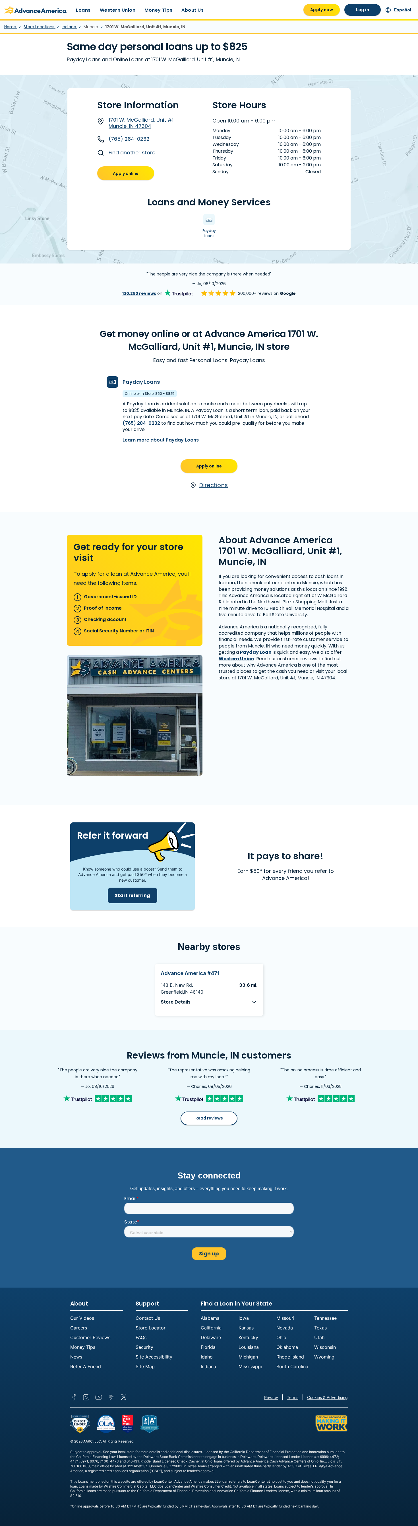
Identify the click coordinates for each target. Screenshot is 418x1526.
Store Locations (39, 27)
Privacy (271, 1397)
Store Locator (150, 1328)
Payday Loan (256, 652)
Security (144, 1347)
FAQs (141, 1337)
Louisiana (249, 1347)
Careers (78, 1328)
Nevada (284, 1328)
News (76, 1357)
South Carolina (292, 1366)
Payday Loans (141, 381)
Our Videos (82, 1318)
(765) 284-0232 (129, 138)
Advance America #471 (190, 973)
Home (10, 27)
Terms (292, 1397)
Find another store (132, 152)
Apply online (125, 173)
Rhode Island (290, 1357)
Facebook (73, 1397)
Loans (83, 10)
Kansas (246, 1328)
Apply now (321, 10)
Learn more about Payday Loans (161, 440)
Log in (362, 10)
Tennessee (325, 1318)
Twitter (123, 1397)
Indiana (69, 27)
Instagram (86, 1397)
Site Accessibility (154, 1357)
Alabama (210, 1318)
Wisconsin (325, 1347)
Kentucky (248, 1337)
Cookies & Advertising (327, 1397)
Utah (319, 1337)
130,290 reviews (139, 293)
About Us (192, 10)
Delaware (211, 1337)
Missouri (285, 1318)
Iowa (244, 1318)
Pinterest (111, 1397)
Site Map (145, 1366)
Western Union (118, 10)
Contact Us (148, 1318)
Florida (208, 1347)
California (211, 1328)
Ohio (281, 1337)
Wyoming (324, 1357)
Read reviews (209, 1118)
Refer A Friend (85, 1366)
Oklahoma (287, 1347)
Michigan (248, 1357)
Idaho (207, 1357)
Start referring (132, 895)
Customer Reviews (90, 1337)
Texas (320, 1328)
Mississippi (250, 1366)
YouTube (98, 1397)
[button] (209, 1002)
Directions (213, 485)
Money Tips (158, 10)
